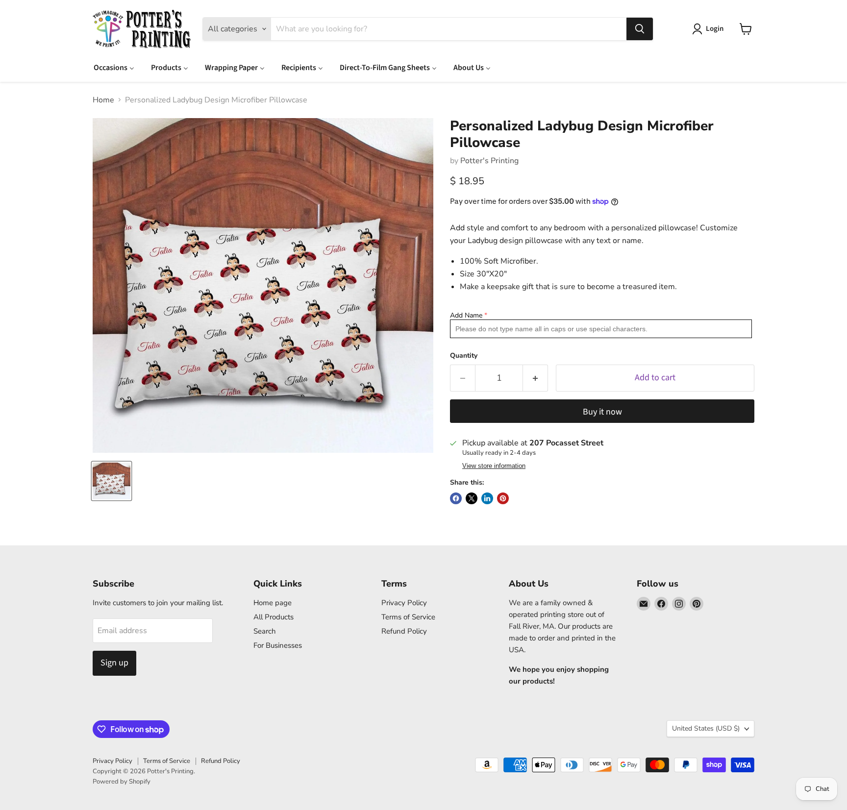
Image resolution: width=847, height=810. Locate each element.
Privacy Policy (404, 603)
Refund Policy (404, 631)
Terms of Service (408, 617)
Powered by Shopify (121, 781)
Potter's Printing (489, 160)
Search (264, 631)
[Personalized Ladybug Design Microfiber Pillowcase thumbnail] (111, 481)
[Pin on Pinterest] (503, 498)
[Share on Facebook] (456, 498)
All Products (273, 617)
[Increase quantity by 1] (535, 378)
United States (706, 728)
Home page (272, 603)
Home (103, 100)
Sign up (114, 663)
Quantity (463, 356)
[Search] (639, 29)
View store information (493, 466)
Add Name (466, 315)
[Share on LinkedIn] (487, 498)
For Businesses (277, 645)
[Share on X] (471, 498)
